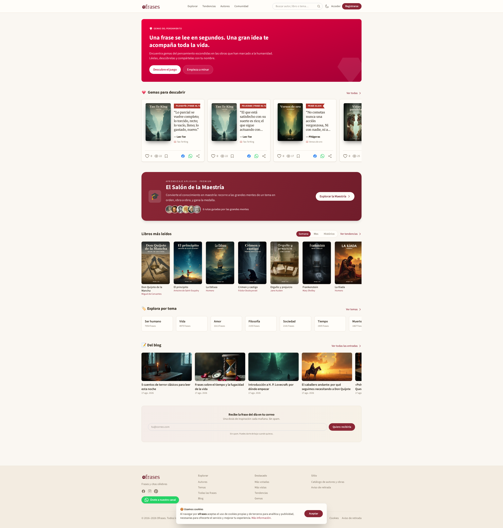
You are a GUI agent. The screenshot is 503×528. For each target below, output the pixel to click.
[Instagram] (150, 491)
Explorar (193, 6)
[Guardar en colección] (166, 156)
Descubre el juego (165, 69)
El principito (181, 287)
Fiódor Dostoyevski (247, 290)
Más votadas (262, 482)
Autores (225, 6)
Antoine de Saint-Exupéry (186, 290)
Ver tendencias (349, 234)
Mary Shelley (309, 290)
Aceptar (313, 514)
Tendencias (209, 6)
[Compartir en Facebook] (183, 156)
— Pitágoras (313, 137)
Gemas (259, 498)
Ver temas (352, 309)
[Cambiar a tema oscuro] (326, 6)
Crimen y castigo (248, 287)
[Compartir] (198, 156)
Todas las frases (207, 493)
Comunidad (241, 6)
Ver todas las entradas (345, 346)
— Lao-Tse (180, 137)
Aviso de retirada (321, 487)
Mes (316, 234)
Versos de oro (315, 141)
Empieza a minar (198, 69)
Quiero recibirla (342, 427)
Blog (200, 498)
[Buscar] (320, 6)
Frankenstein (310, 287)
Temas (202, 487)
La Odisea (211, 287)
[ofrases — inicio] (152, 6)
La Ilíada (340, 287)
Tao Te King (182, 141)
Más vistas (260, 487)
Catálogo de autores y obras (327, 482)
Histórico (329, 234)
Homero (210, 290)
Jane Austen (276, 290)
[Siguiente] (361, 130)
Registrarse (351, 6)
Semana (303, 234)
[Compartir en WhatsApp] (190, 156)
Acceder (336, 6)
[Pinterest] (156, 491)
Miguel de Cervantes (151, 294)
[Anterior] (141, 130)
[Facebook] (143, 491)
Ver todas (352, 93)
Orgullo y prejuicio (281, 287)
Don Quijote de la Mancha (151, 289)
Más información (261, 518)
